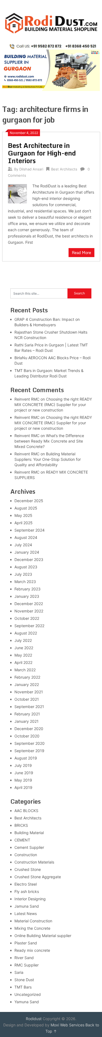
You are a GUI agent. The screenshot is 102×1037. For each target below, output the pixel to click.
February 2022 (27, 677)
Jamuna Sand (26, 906)
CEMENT (22, 840)
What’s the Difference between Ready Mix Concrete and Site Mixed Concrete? (49, 441)
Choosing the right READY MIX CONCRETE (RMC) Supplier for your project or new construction (53, 404)
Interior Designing (30, 898)
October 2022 (26, 618)
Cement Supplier (29, 847)
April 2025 (23, 522)
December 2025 (28, 500)
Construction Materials (34, 862)
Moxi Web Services (67, 1025)
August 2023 (25, 567)
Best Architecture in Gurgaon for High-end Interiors (42, 153)
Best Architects (64, 169)
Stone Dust (24, 979)
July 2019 (23, 765)
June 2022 (23, 647)
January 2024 (26, 552)
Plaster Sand (25, 943)
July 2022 (23, 640)
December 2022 (28, 603)
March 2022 (25, 669)
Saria (18, 972)
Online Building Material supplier (42, 935)
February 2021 (27, 714)
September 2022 (29, 625)
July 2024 (23, 544)
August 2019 (25, 758)
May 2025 (23, 515)
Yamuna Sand (26, 1001)
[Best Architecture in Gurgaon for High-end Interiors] (17, 193)
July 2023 (23, 574)
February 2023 (27, 589)
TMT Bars (23, 987)
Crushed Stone (27, 869)
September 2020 (29, 743)
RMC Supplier (26, 965)
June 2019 (23, 772)
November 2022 (28, 611)
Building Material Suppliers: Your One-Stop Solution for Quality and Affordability (47, 459)
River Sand (24, 957)
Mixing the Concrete (32, 928)
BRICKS (21, 825)
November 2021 (28, 692)
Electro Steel (25, 884)
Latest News (25, 913)
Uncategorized (27, 994)
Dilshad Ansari (31, 169)
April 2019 (23, 787)
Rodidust (34, 1018)
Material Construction (33, 921)
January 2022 (26, 684)
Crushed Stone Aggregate (37, 876)
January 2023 (26, 596)
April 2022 (23, 662)
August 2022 (25, 633)
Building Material (29, 832)
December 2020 (28, 728)
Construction (25, 854)
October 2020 (26, 736)
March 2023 (25, 581)
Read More (81, 252)
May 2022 (23, 655)
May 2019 (23, 780)
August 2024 (25, 537)
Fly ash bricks (26, 891)
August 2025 (25, 508)
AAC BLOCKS (26, 810)
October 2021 (26, 699)
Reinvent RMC (26, 399)
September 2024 (29, 530)
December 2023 (28, 559)
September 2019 (29, 750)
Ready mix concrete (32, 950)
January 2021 (26, 721)
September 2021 (29, 706)
